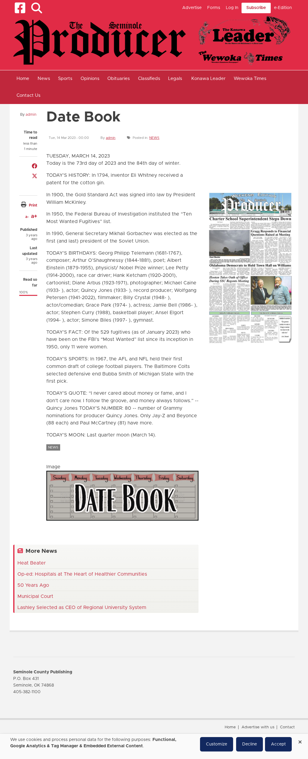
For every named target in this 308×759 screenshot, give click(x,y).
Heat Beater (31, 563)
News (154, 137)
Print (33, 205)
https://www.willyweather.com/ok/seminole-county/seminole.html (251, 174)
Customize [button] (216, 744)
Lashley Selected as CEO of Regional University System (81, 607)
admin (31, 114)
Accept (278, 744)
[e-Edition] (250, 267)
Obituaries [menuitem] (118, 78)
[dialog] (154, 746)
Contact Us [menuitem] (28, 95)
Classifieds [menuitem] (149, 78)
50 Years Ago (33, 585)
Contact (287, 727)
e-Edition (283, 8)
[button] (36, 8)
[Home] (151, 40)
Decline (249, 744)
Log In (232, 8)
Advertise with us (258, 727)
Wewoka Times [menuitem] (250, 78)
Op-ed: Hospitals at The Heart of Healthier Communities (82, 574)
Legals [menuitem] (175, 78)
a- (27, 217)
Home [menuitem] (23, 78)
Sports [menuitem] (65, 78)
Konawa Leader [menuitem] (208, 78)
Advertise (192, 8)
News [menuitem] (44, 78)
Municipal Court (35, 596)
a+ (34, 216)
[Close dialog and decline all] (299, 740)
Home (230, 727)
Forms (213, 8)
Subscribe (256, 8)
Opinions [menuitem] (90, 78)
